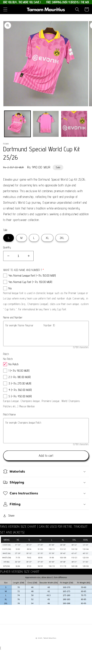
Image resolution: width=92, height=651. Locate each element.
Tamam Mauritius (49, 638)
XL (47, 238)
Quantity (7, 247)
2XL (62, 238)
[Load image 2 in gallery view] (46, 124)
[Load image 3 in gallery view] (74, 124)
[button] (5, 9)
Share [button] (11, 515)
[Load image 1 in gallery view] (17, 124)
